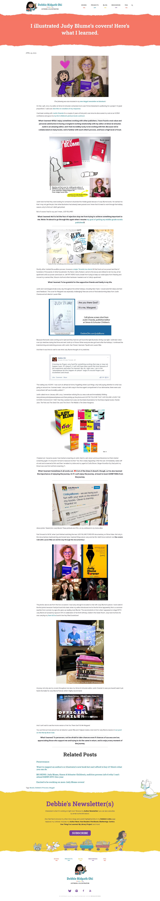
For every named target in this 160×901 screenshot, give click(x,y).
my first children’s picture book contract (69, 116)
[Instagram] (76, 891)
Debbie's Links (105, 819)
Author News (74, 822)
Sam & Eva (52, 615)
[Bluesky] (69, 891)
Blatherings (103, 822)
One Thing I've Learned (69, 824)
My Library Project (85, 824)
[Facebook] (83, 891)
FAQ (126, 5)
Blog (105, 5)
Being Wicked (96, 896)
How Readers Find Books (89, 822)
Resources (116, 5)
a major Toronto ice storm (82, 269)
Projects (95, 5)
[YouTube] (90, 891)
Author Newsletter (91, 811)
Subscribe (80, 833)
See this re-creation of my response (66, 109)
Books (83, 5)
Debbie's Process (42, 788)
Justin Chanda (58, 113)
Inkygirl (52, 788)
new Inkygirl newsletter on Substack (92, 101)
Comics (112, 822)
